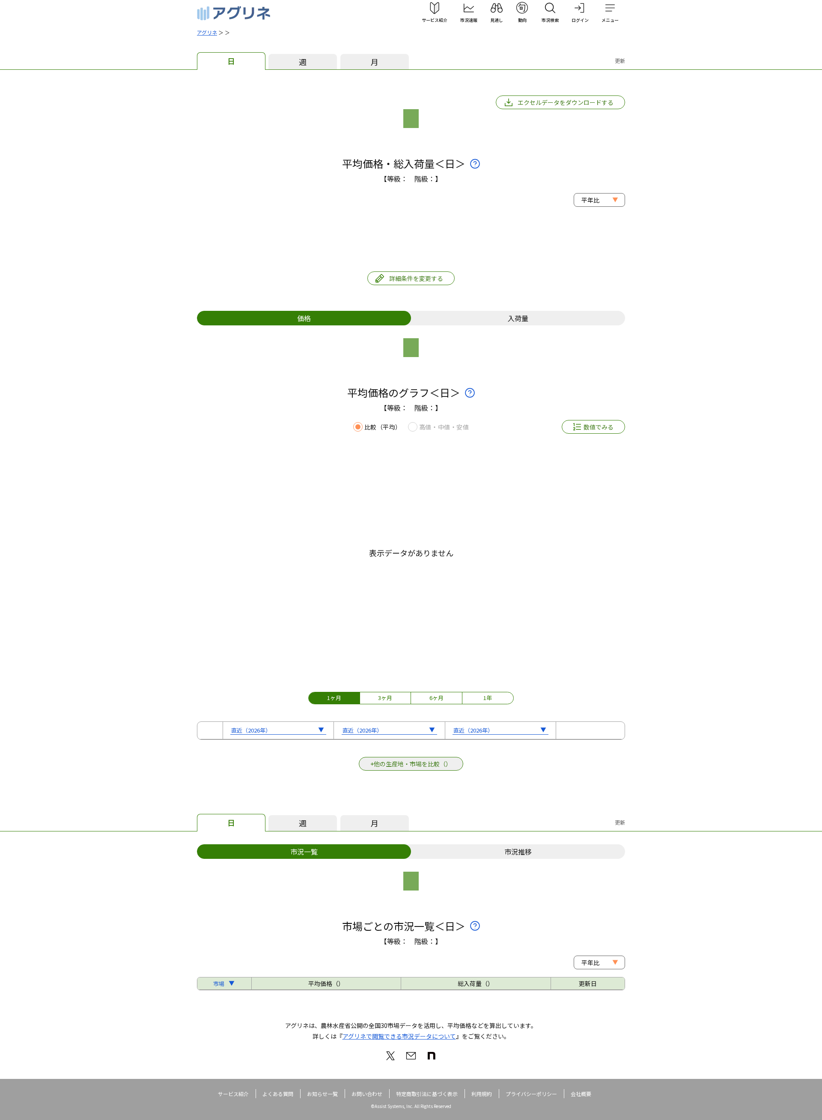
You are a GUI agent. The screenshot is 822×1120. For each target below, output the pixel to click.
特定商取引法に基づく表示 (427, 1093)
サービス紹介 (233, 1093)
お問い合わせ (366, 1093)
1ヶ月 (334, 698)
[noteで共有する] (432, 1056)
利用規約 (481, 1093)
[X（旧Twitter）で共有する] (390, 1056)
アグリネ (207, 32)
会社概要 (581, 1093)
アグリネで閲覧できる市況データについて (399, 1036)
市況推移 (518, 851)
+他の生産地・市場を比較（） (411, 764)
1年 (487, 698)
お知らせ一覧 (322, 1093)
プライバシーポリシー (531, 1093)
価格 (304, 318)
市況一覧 (304, 851)
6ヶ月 (436, 698)
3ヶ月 (385, 698)
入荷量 (518, 318)
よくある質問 (277, 1093)
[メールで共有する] (411, 1056)
